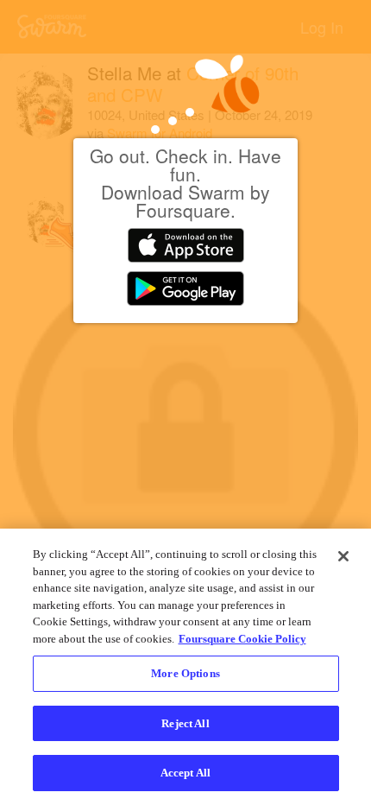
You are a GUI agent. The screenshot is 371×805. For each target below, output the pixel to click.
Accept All (185, 772)
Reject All (185, 723)
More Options (185, 673)
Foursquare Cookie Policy (242, 638)
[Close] (343, 556)
